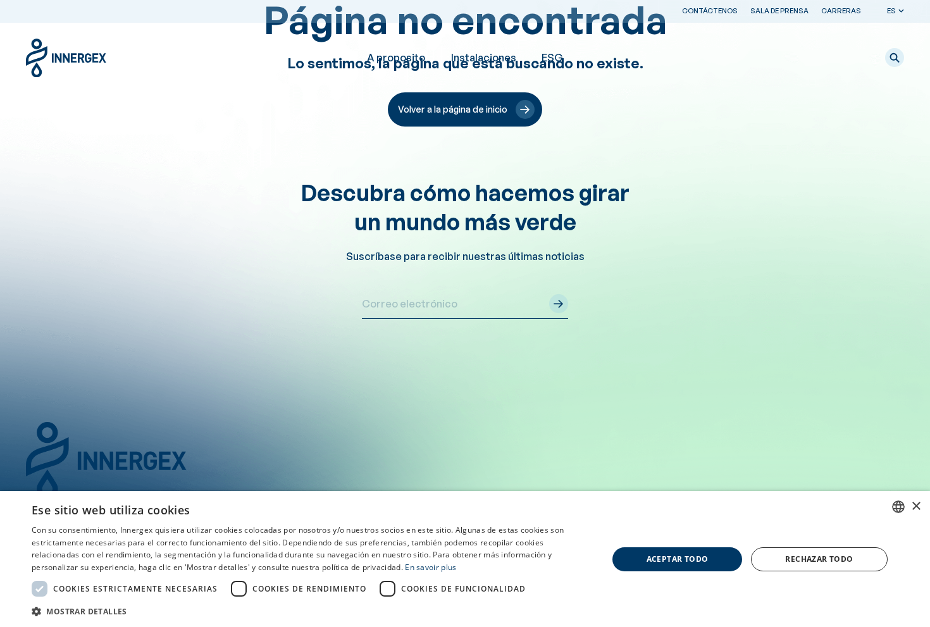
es (891, 10)
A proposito (396, 57)
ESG (552, 57)
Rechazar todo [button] (819, 559)
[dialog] (465, 559)
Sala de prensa (779, 10)
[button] (894, 57)
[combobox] (898, 506)
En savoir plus (430, 567)
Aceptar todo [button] (678, 559)
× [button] (916, 506)
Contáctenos (710, 10)
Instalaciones (483, 57)
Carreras (841, 10)
